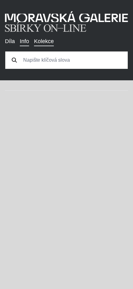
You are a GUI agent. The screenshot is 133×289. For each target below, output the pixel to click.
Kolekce (44, 41)
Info (24, 41)
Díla (10, 41)
